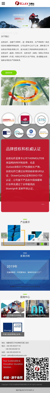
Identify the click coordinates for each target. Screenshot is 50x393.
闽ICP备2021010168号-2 (25, 390)
